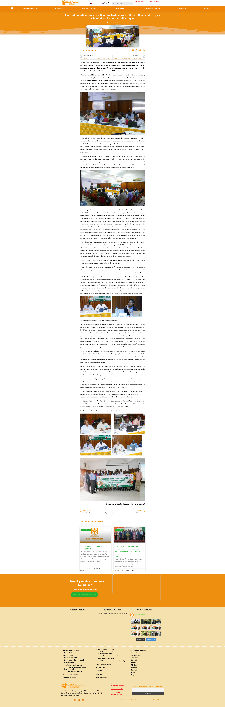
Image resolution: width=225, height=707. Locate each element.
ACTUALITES (58, 8)
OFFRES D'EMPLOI (70, 675)
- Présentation (68, 653)
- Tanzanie (134, 670)
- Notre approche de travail (73, 660)
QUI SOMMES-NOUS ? (29, 8)
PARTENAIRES (101, 677)
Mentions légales (117, 685)
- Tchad (132, 672)
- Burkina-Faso (135, 655)
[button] (12, 8)
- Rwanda (133, 667)
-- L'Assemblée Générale (73, 665)
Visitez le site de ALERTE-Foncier (84, 589)
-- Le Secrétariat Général (73, 671)
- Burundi (133, 653)
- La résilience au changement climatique (111, 661)
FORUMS (181, 8)
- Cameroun (134, 658)
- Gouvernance (68, 662)
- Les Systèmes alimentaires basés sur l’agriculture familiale (110, 652)
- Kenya (133, 662)
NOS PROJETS (119, 8)
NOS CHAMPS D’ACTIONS (89, 8)
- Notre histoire (69, 655)
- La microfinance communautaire (108, 656)
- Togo (132, 675)
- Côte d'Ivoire (135, 660)
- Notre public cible (70, 658)
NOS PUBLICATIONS (103, 664)
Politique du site (117, 689)
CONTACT (206, 8)
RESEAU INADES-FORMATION (151, 8)
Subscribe (152, 639)
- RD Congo (134, 665)
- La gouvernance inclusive (105, 658)
